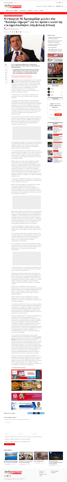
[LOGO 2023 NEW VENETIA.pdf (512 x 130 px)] (26, 396)
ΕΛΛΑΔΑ (55, 142)
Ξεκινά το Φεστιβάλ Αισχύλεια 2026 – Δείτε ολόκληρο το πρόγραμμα (57, 154)
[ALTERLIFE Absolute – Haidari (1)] (55, 80)
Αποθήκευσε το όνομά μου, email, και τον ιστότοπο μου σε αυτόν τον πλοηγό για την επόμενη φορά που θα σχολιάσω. (23, 436)
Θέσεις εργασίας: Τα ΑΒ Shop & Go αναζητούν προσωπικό (14, 13)
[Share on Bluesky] (17, 32)
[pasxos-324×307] (55, 70)
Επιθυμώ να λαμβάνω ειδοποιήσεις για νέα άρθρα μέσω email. (17, 441)
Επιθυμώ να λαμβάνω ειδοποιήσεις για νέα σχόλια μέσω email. (17, 439)
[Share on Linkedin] (6, 75)
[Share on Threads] (14, 32)
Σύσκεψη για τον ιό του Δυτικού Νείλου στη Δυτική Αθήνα (25, 462)
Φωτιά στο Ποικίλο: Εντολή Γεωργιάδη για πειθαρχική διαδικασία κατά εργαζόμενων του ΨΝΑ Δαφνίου (57, 146)
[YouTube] (59, 2)
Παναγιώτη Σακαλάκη (19, 479)
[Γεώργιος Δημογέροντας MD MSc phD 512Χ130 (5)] (26, 405)
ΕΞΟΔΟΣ (60, 157)
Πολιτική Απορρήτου (55, 118)
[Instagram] (60, 2)
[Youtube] (55, 95)
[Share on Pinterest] (6, 73)
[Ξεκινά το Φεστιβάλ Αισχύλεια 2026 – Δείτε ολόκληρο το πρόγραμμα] (50, 152)
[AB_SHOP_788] (26, 374)
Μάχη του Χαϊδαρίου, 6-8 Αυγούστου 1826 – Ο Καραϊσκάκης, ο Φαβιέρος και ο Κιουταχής (57, 138)
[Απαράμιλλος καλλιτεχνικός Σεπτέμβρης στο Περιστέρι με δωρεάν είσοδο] (50, 159)
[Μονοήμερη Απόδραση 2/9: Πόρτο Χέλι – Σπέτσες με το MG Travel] (11, 456)
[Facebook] (56, 2)
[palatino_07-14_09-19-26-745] (26, 385)
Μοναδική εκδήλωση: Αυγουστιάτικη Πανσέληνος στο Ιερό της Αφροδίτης (55, 462)
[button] (62, 6)
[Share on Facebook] (10, 32)
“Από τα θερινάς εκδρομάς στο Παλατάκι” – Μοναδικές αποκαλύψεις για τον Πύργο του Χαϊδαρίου (58, 130)
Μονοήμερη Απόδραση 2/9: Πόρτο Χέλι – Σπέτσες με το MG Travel (11, 462)
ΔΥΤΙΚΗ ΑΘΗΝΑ (13, 15)
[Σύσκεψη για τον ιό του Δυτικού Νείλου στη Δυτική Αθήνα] (26, 456)
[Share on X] (12, 32)
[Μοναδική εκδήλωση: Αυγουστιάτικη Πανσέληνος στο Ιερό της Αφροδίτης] (56, 456)
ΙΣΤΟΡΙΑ (55, 126)
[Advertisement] (26, 133)
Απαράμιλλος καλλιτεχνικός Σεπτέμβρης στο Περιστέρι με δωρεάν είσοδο (58, 160)
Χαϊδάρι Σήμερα (10, 28)
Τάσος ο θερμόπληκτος (52, 47)
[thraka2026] (55, 55)
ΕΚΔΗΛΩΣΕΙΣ (56, 157)
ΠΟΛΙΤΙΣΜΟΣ (56, 150)
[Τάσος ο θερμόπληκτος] (41, 456)
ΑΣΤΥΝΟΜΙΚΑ (7, 15)
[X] (57, 2)
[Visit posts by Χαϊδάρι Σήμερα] (4, 28)
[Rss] (62, 2)
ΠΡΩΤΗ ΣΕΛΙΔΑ (19, 15)
